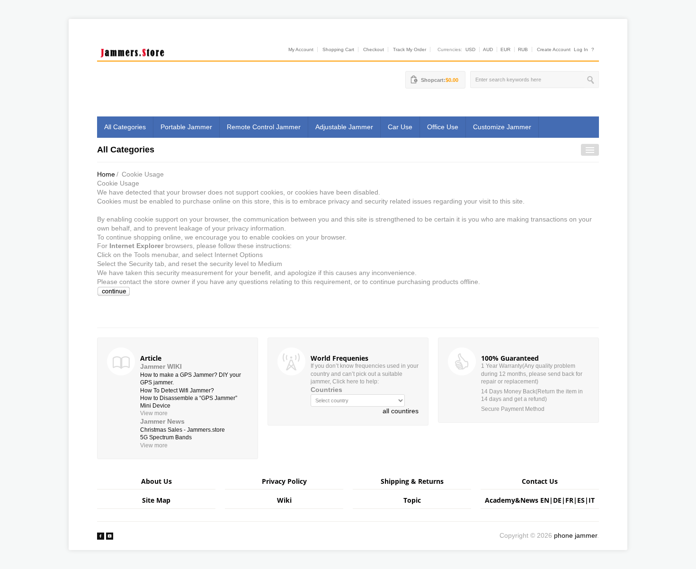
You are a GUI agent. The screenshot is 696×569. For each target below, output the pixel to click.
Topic (412, 500)
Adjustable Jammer (344, 127)
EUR (505, 49)
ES (581, 500)
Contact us (540, 481)
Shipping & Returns (412, 481)
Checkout (373, 49)
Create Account (554, 49)
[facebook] (100, 535)
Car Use (400, 127)
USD (470, 49)
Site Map (156, 500)
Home (106, 174)
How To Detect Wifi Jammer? (177, 390)
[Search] (591, 79)
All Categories (125, 127)
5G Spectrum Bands (166, 437)
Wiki (284, 500)
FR (569, 500)
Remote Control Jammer (264, 127)
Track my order (409, 49)
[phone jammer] (132, 50)
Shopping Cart (338, 49)
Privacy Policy (284, 481)
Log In (581, 49)
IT (592, 500)
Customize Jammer (502, 127)
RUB (523, 49)
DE (557, 500)
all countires (401, 411)
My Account (300, 49)
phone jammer (575, 535)
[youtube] (109, 535)
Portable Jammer (186, 127)
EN (544, 500)
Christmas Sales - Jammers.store (182, 430)
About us (156, 481)
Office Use (442, 127)
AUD (488, 49)
